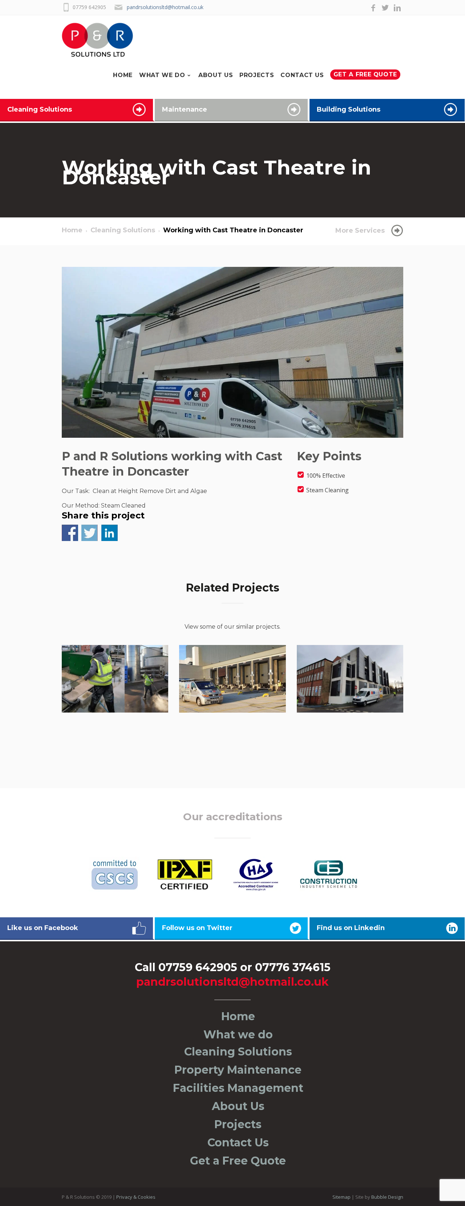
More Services (360, 230)
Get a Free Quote (368, 40)
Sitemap (341, 1197)
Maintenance (184, 109)
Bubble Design (387, 1197)
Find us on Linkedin (351, 928)
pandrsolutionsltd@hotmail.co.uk (165, 7)
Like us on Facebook (42, 928)
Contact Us (311, 40)
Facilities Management (238, 1088)
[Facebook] (373, 8)
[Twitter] (385, 8)
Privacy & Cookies (135, 1197)
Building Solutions (348, 109)
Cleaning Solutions (39, 109)
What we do (181, 40)
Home (145, 40)
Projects (268, 40)
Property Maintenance (238, 1070)
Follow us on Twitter (197, 928)
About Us (230, 40)
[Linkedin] (397, 8)
